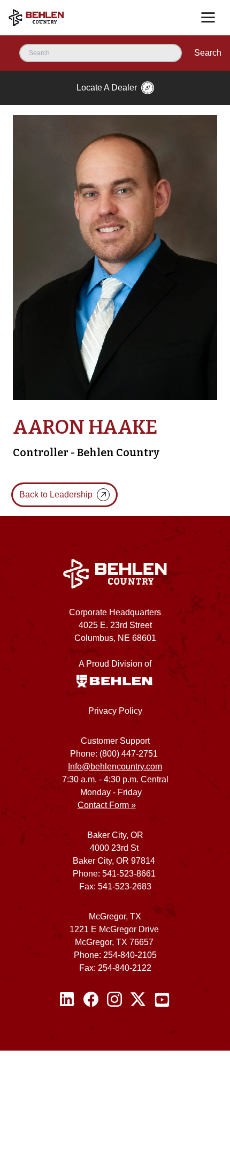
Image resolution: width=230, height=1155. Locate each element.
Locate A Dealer (106, 87)
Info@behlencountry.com (115, 766)
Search (207, 52)
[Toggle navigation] (208, 17)
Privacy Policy (115, 710)
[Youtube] (162, 1000)
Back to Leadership (56, 494)
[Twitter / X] (138, 1000)
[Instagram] (114, 1000)
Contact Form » (107, 805)
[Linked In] (67, 1000)
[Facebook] (90, 1000)
